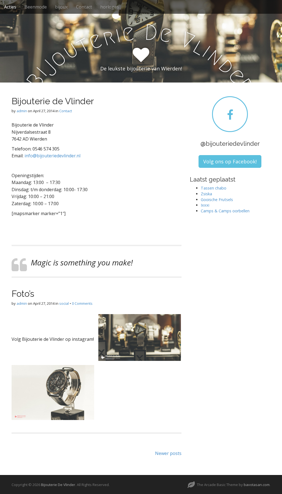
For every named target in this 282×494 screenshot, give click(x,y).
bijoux (61, 7)
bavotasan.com (257, 484)
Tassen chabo (213, 188)
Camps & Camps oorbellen (225, 210)
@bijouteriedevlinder (230, 143)
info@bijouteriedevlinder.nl (52, 156)
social (64, 303)
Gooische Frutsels (217, 199)
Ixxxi (205, 205)
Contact (84, 7)
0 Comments (82, 303)
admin (22, 110)
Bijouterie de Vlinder (53, 101)
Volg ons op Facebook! (230, 161)
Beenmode (36, 7)
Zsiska (206, 193)
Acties (10, 7)
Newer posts (168, 453)
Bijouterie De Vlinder (58, 484)
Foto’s (23, 294)
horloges (109, 7)
